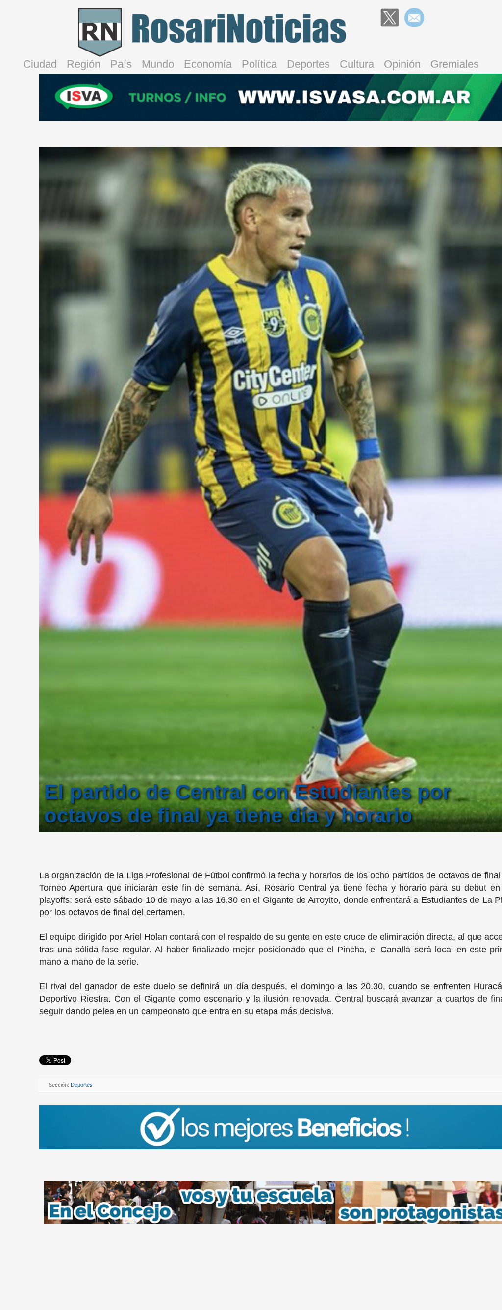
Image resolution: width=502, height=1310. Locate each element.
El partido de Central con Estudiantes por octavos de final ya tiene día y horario (247, 803)
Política (259, 64)
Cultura (357, 64)
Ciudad (40, 64)
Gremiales (454, 64)
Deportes (308, 64)
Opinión (402, 64)
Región (83, 64)
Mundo (158, 64)
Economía (208, 64)
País (121, 64)
